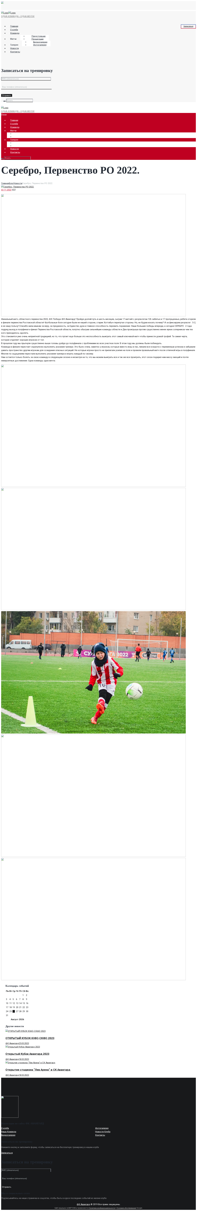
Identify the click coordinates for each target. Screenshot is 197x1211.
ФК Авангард (12, 1043)
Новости (18, 183)
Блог (11, 183)
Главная (5, 183)
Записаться (188, 26)
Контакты (15, 51)
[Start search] (2, 158)
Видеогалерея (40, 42)
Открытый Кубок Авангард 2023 (27, 1053)
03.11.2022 (6, 190)
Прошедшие (37, 39)
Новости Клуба (102, 1131)
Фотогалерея (39, 45)
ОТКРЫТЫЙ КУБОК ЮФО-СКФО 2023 (29, 1038)
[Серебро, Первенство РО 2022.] (17, 187)
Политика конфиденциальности (102, 1208)
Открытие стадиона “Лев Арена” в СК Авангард (37, 1069)
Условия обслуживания (126, 1208)
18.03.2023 (24, 1059)
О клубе (5, 1128)
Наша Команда (8, 1131)
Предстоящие (38, 36)
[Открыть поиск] (4, 101)
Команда (14, 33)
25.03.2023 (24, 1043)
